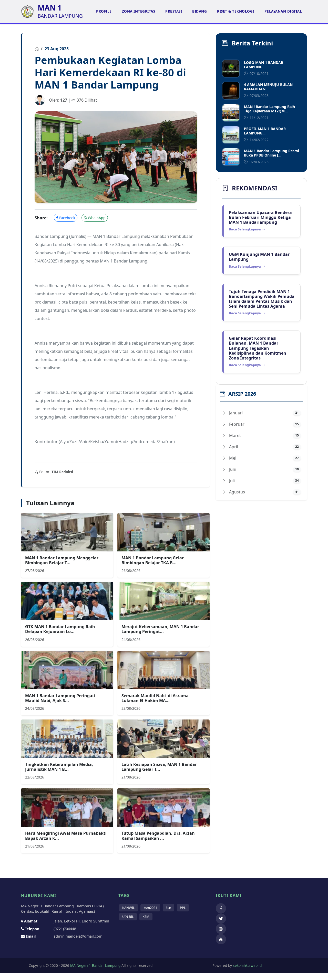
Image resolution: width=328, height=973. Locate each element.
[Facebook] (222, 908)
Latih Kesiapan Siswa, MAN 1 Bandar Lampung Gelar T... (159, 767)
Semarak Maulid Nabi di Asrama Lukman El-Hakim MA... (155, 698)
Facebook (66, 217)
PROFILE (104, 11)
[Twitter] (222, 918)
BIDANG (199, 11)
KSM (145, 916)
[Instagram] (222, 929)
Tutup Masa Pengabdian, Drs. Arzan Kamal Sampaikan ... (158, 835)
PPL (183, 907)
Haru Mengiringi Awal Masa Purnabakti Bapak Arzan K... (66, 835)
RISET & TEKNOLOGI (235, 11)
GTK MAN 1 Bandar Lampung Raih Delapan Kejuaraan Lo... (60, 629)
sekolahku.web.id (247, 965)
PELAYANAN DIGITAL (283, 11)
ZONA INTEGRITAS (138, 11)
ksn (168, 907)
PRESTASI (173, 11)
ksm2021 (150, 907)
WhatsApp (96, 217)
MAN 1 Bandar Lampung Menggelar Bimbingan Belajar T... (61, 560)
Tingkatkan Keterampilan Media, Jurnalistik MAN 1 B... (59, 767)
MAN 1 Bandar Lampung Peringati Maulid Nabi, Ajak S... (60, 698)
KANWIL (128, 907)
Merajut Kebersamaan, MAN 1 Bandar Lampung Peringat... (160, 629)
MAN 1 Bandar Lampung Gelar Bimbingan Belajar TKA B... (152, 560)
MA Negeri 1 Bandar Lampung (94, 965)
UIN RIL (128, 916)
